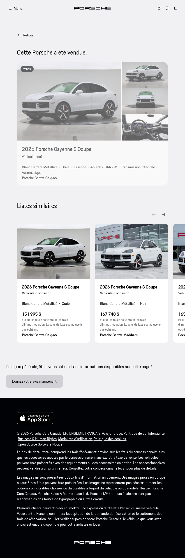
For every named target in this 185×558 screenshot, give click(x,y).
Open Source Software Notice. (40, 444)
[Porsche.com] (92, 8)
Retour (28, 35)
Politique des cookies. (110, 438)
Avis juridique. (112, 433)
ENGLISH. (76, 433)
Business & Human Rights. (37, 438)
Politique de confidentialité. (144, 433)
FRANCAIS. (93, 433)
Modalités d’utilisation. (75, 438)
